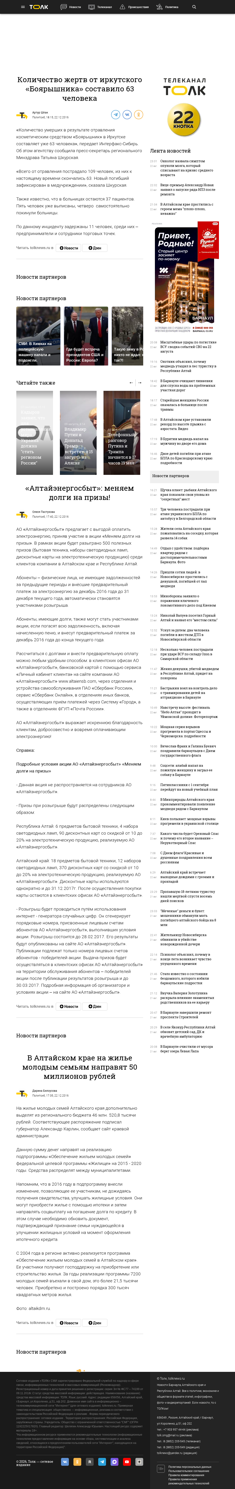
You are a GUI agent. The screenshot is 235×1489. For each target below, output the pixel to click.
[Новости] (68, 248)
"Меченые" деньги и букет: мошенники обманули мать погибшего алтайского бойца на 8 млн (188, 918)
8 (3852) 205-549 (174, 1447)
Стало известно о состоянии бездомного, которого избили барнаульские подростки (184, 978)
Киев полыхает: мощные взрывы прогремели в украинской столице (189, 821)
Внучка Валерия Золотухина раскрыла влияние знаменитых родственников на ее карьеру (187, 997)
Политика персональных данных (189, 1467)
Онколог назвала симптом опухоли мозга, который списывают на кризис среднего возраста (186, 168)
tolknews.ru (176, 1378)
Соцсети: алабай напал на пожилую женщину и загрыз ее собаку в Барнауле (186, 770)
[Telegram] (115, 114)
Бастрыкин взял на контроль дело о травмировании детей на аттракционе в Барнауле (188, 693)
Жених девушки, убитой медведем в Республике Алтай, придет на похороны (189, 673)
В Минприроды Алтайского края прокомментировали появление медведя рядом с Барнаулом (187, 804)
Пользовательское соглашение (188, 1471)
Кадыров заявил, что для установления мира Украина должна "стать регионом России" (36, 437)
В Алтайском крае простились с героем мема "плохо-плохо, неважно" (186, 209)
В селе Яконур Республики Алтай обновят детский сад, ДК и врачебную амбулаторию (187, 1032)
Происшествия (138, 7)
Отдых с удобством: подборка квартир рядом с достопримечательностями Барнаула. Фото (184, 555)
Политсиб (38, 117)
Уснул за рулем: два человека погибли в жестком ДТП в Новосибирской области (184, 634)
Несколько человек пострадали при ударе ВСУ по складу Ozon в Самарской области (186, 654)
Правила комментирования (186, 1475)
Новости (75, 7)
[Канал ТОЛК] (94, 248)
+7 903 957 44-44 (174, 1429)
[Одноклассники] (138, 114)
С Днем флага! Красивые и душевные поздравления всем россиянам (186, 857)
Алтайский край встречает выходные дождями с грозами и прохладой (187, 877)
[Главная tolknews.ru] (39, 7)
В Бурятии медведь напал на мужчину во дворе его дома (184, 441)
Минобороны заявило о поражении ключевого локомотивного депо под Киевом (188, 600)
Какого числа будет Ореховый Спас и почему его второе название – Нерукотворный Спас (189, 838)
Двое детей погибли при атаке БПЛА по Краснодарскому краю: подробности (186, 458)
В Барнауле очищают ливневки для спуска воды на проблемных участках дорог (187, 385)
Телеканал (104, 7)
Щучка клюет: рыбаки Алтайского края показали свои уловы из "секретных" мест (188, 494)
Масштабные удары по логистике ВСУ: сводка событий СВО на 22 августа (188, 347)
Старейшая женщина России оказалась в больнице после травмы (184, 405)
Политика (171, 7)
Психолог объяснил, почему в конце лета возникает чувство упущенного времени (185, 959)
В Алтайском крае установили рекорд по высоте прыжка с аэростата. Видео (185, 424)
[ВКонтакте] (127, 114)
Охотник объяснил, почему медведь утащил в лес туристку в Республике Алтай (188, 366)
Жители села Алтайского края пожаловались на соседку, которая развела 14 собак (189, 533)
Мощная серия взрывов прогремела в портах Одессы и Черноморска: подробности (185, 731)
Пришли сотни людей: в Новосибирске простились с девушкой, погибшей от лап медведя (184, 579)
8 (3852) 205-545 (174, 1441)
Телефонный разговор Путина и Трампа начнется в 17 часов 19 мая (122, 448)
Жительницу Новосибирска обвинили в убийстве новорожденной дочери (183, 939)
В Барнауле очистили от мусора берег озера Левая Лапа (186, 1048)
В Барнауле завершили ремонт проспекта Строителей (185, 1014)
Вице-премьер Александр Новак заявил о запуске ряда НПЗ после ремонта (187, 189)
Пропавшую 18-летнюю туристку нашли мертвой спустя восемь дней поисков (187, 896)
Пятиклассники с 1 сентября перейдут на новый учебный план (189, 787)
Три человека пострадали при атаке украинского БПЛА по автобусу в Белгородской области (188, 514)
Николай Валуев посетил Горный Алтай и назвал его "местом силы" (189, 617)
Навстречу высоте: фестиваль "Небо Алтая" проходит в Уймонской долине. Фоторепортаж (189, 712)
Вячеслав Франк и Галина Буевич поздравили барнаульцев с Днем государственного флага (188, 751)
